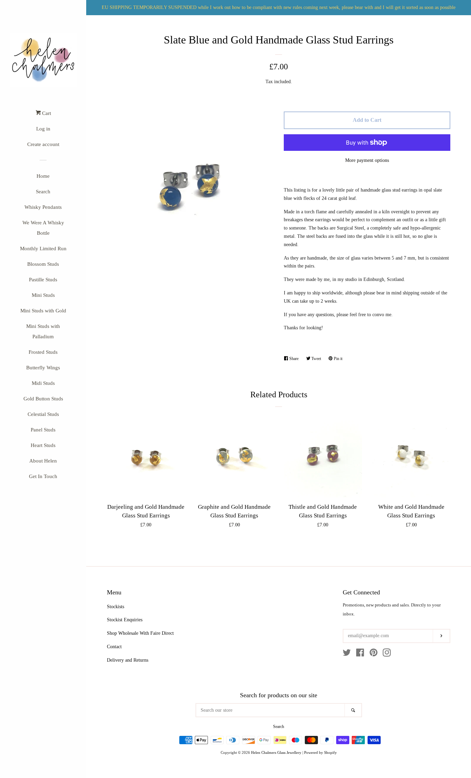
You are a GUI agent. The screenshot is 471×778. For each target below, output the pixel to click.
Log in (43, 129)
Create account (43, 144)
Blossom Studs (43, 264)
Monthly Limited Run (43, 248)
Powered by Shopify (320, 752)
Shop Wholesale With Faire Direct (140, 633)
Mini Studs (43, 295)
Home (43, 176)
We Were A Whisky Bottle (43, 228)
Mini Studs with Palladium (43, 331)
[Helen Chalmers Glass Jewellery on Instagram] (387, 654)
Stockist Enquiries (124, 619)
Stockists (115, 606)
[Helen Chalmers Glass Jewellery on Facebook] (360, 654)
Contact (114, 646)
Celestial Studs (43, 414)
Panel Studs (43, 429)
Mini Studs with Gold (43, 310)
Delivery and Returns (127, 660)
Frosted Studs (43, 352)
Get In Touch (43, 476)
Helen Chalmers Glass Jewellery (276, 752)
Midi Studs (43, 383)
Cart (46, 113)
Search (43, 191)
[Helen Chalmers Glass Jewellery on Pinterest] (373, 654)
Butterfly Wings (43, 367)
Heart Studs (43, 445)
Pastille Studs (43, 279)
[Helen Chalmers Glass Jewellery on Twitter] (347, 654)
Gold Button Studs (43, 398)
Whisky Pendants (43, 207)
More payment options (367, 160)
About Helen (43, 461)
